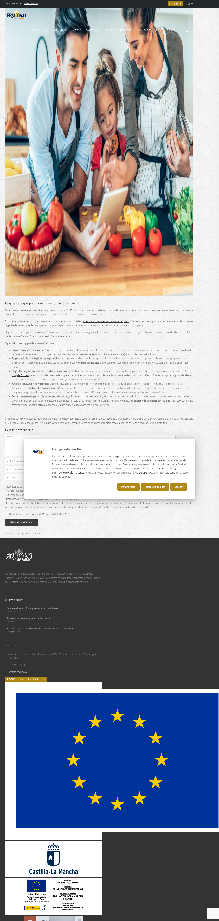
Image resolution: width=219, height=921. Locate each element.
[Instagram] (16, 594)
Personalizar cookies (155, 486)
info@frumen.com (31, 4)
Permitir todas (128, 486)
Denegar (179, 486)
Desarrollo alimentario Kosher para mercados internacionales (32, 608)
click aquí (159, 472)
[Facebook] (6, 594)
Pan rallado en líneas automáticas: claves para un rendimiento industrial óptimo (40, 629)
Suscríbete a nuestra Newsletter (26, 679)
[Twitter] (11, 594)
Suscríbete (175, 4)
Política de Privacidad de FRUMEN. (49, 514)
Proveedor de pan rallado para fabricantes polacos (28, 618)
